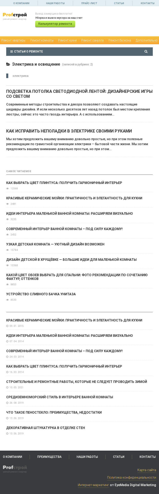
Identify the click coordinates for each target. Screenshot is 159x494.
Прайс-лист (89, 3)
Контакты (147, 3)
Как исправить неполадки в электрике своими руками (69, 131)
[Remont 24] (16, 16)
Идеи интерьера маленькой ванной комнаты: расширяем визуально (69, 214)
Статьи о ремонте (28, 51)
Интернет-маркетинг (93, 485)
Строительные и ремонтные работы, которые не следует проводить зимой (76, 382)
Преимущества (49, 456)
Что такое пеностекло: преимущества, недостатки (54, 412)
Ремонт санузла (92, 40)
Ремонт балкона (119, 40)
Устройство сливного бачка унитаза (41, 294)
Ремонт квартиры (13, 40)
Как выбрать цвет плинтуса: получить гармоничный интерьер (64, 183)
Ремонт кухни (67, 40)
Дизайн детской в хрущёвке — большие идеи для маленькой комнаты (71, 260)
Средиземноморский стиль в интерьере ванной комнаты (59, 397)
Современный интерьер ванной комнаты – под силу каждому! (64, 229)
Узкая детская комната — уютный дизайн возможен (55, 244)
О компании (21, 3)
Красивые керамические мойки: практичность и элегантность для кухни (74, 198)
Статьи (119, 3)
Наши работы (55, 3)
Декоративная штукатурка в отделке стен (45, 428)
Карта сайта (146, 470)
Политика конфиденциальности (131, 477)
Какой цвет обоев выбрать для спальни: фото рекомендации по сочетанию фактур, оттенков (77, 277)
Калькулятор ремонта (55, 24)
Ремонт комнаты (41, 40)
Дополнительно (147, 40)
